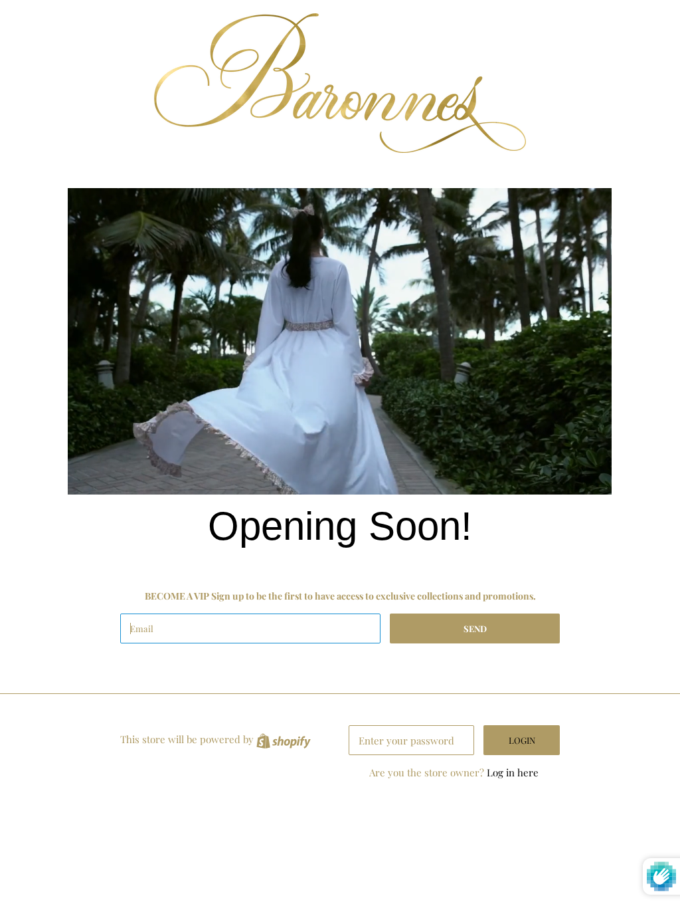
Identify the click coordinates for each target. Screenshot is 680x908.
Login (522, 740)
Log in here (513, 772)
